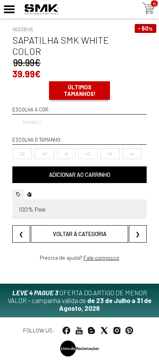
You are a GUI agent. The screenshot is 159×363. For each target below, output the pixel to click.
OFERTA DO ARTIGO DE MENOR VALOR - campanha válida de (80, 300)
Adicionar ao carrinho (79, 174)
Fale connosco (101, 257)
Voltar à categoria (80, 234)
